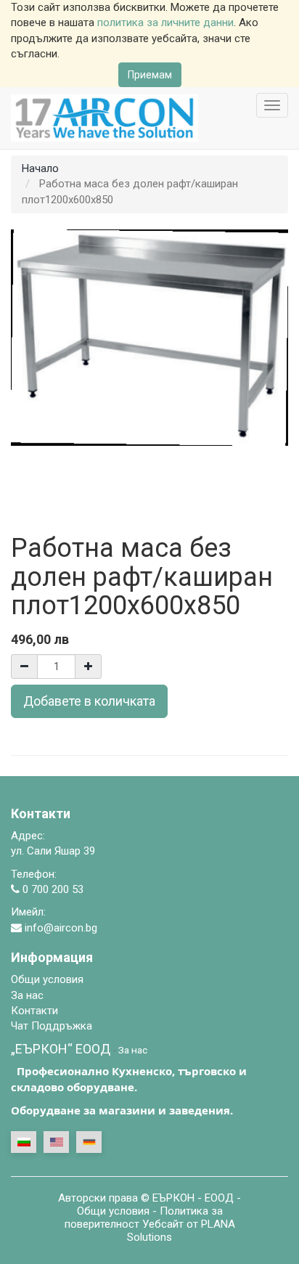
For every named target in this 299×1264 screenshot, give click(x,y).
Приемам (150, 75)
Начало (40, 168)
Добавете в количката (89, 701)
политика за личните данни (165, 22)
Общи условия (113, 1211)
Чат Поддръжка (51, 1025)
